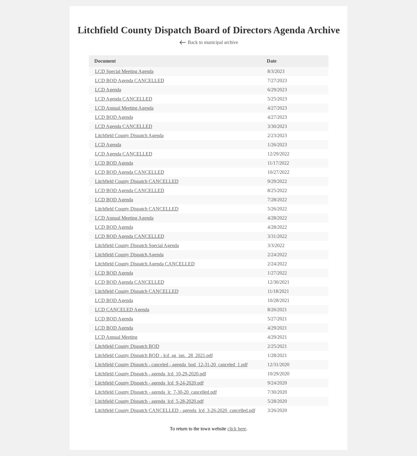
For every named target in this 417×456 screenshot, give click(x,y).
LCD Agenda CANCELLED (123, 98)
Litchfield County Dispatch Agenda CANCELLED (145, 263)
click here (236, 428)
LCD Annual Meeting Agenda (124, 108)
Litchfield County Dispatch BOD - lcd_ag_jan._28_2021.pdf (154, 355)
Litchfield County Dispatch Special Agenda (137, 245)
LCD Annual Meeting (116, 337)
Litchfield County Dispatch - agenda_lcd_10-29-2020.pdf (150, 373)
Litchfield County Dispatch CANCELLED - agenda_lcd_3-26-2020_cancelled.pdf (175, 410)
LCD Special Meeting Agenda (124, 71)
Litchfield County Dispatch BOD (127, 346)
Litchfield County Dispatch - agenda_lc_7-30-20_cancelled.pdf (156, 392)
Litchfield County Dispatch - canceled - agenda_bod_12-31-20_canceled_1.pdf (171, 364)
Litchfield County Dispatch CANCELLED (137, 181)
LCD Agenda (108, 89)
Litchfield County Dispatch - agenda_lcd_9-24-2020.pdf (149, 382)
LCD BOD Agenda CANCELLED (129, 80)
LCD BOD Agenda (114, 117)
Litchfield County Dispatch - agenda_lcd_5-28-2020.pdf (149, 401)
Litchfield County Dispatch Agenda (129, 135)
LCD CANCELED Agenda (122, 309)
